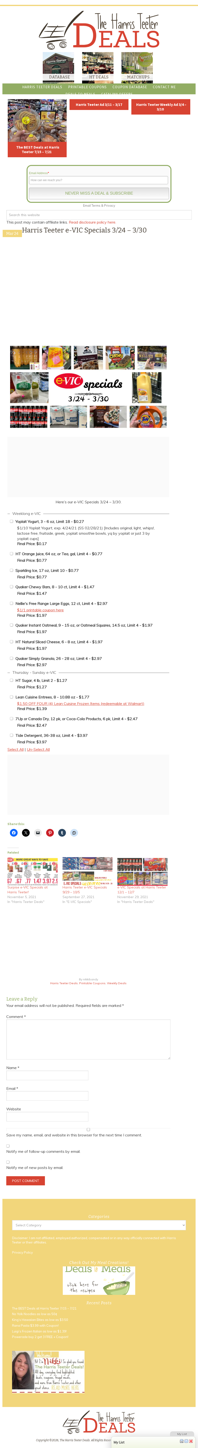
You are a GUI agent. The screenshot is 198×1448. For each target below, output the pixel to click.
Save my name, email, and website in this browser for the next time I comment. (74, 1135)
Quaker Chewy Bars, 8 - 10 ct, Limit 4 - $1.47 (54, 586)
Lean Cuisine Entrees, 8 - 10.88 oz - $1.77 (52, 697)
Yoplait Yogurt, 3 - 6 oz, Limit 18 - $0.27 (49, 521)
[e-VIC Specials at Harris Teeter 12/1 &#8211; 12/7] (142, 871)
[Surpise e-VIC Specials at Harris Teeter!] (32, 871)
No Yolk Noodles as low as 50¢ (34, 1314)
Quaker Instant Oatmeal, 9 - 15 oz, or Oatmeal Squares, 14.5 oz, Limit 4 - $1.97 (84, 625)
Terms (96, 205)
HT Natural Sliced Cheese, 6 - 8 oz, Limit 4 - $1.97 (59, 641)
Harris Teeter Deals (64, 983)
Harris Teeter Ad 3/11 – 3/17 (99, 104)
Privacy (109, 205)
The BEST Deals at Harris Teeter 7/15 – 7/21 (37, 149)
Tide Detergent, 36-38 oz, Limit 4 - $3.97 (51, 735)
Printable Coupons (92, 983)
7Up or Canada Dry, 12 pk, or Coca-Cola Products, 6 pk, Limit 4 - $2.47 (76, 718)
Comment (16, 1016)
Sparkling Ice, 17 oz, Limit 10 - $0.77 (47, 570)
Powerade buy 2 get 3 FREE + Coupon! (40, 1337)
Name (12, 1067)
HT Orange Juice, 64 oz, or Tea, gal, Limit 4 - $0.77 (58, 553)
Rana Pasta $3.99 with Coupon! (35, 1325)
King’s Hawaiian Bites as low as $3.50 (40, 1320)
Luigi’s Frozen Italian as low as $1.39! (39, 1331)
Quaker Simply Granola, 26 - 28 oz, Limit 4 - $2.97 (58, 658)
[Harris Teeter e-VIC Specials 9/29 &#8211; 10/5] (88, 871)
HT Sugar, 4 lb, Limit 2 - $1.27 (41, 680)
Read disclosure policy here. (93, 222)
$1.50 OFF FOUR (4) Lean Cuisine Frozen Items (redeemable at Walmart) (80, 703)
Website (13, 1108)
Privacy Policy (22, 1252)
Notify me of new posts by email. (34, 1167)
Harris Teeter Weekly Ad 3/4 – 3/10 (161, 106)
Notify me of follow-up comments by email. (43, 1151)
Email (12, 1088)
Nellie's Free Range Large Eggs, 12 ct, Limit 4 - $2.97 (61, 603)
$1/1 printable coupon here (40, 610)
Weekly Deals (117, 983)
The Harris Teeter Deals (99, 30)
